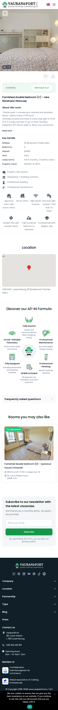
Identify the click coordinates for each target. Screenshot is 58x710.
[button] (29, 268)
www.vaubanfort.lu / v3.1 (40, 689)
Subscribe (29, 531)
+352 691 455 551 (14, 645)
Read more (7, 131)
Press (5, 619)
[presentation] (5, 40)
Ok (29, 707)
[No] (54, 694)
